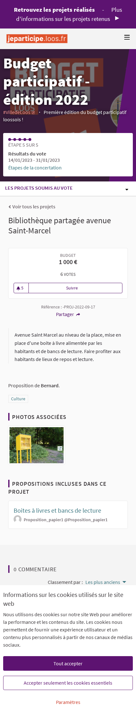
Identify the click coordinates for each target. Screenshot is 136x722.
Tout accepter (68, 663)
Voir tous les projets (33, 206)
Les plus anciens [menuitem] (102, 582)
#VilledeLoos (19, 112)
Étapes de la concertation (35, 167)
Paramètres (68, 702)
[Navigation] (127, 37)
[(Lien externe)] (36, 447)
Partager (65, 314)
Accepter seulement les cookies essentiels (68, 683)
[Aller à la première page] (37, 39)
